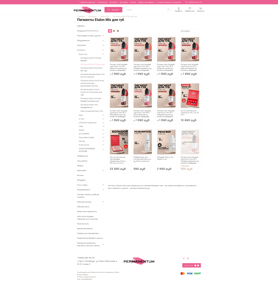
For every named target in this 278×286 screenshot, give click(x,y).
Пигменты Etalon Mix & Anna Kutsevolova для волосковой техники (92, 83)
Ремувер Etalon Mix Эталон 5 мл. (165, 158)
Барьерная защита (85, 228)
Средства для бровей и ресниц (90, 238)
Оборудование (83, 40)
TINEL (81, 126)
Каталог (115, 9)
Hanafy (82, 141)
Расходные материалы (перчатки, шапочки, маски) (88, 244)
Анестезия (81, 45)
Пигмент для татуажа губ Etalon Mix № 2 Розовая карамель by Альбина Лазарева (142, 67)
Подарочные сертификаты (88, 233)
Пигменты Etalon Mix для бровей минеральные (91, 99)
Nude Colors (84, 145)
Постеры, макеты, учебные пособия (88, 195)
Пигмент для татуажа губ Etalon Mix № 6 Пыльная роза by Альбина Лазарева (142, 113)
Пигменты (92, 16)
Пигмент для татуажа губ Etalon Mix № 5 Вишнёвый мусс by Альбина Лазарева (118, 113)
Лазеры (80, 166)
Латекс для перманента (87, 211)
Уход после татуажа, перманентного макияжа (87, 217)
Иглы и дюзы (82, 185)
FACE (81, 115)
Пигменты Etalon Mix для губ (93, 64)
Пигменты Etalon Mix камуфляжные (89, 106)
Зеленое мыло (83, 224)
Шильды (80, 175)
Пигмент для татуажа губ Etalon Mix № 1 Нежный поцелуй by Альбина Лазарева (118, 67)
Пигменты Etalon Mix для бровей (91, 59)
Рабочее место (83, 207)
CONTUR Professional (88, 123)
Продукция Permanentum (88, 31)
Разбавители (82, 156)
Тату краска (82, 161)
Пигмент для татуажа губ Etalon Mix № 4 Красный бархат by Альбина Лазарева (189, 67)
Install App (189, 265)
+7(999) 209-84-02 (195, 2)
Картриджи (81, 170)
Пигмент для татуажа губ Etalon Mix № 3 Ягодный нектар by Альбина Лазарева (166, 67)
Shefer (81, 130)
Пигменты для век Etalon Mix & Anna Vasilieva (93, 75)
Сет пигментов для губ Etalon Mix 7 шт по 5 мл (190, 113)
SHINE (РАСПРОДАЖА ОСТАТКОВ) (87, 150)
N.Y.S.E (81, 119)
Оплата (133, 2)
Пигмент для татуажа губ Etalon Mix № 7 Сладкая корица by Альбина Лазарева (166, 113)
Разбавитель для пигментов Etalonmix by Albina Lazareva (142, 159)
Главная (80, 16)
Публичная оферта (146, 2)
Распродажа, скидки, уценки (89, 36)
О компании (102, 2)
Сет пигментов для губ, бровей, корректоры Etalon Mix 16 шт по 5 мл (118, 160)
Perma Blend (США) (86, 137)
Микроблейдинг (83, 190)
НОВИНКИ (80, 26)
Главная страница (87, 2)
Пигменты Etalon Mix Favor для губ (92, 69)
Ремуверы (81, 180)
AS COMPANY (84, 134)
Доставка (124, 2)
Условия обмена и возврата (168, 2)
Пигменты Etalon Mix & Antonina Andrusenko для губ (91, 92)
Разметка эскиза (84, 202)
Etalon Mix (104, 16)
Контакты (113, 2)
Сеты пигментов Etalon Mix (92, 111)
